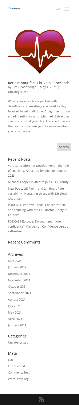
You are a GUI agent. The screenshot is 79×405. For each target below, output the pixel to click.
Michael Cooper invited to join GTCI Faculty (38, 182)
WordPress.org (18, 379)
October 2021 (17, 286)
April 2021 (15, 319)
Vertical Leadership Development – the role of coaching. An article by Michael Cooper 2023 (38, 171)
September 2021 (19, 293)
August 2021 (16, 299)
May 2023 (14, 261)
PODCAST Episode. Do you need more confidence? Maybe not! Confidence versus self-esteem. (38, 226)
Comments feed (19, 372)
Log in (12, 360)
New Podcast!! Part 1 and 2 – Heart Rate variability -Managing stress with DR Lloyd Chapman (37, 193)
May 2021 (14, 312)
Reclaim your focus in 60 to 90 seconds (39, 83)
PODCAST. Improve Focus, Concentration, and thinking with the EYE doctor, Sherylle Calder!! (37, 210)
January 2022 (17, 267)
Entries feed (16, 366)
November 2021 (19, 280)
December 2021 (19, 274)
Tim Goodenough (24, 87)
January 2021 (17, 325)
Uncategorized (18, 92)
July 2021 (14, 306)
